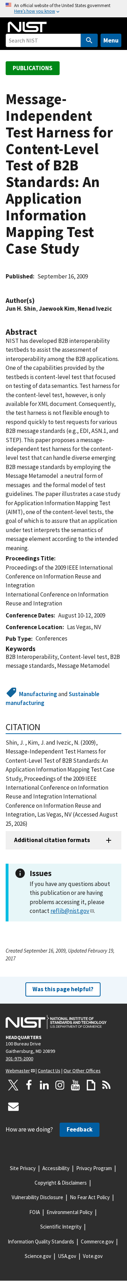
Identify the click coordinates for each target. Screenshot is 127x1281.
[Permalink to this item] (38, 300)
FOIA (34, 1212)
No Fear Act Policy (90, 1197)
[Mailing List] (13, 1106)
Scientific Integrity (60, 1226)
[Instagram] (60, 1085)
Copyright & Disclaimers (61, 1182)
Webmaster (18, 1070)
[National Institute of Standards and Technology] (56, 1022)
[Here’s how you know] (63, 8)
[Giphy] (91, 1085)
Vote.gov (93, 1256)
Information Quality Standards (41, 1241)
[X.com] (13, 1085)
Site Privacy (23, 1168)
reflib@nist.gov (69, 911)
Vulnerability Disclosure (37, 1197)
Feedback (79, 1129)
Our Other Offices (82, 1070)
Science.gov (38, 1256)
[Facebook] (29, 1085)
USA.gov (67, 1256)
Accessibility (55, 1168)
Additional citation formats (52, 840)
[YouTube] (75, 1085)
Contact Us (49, 1070)
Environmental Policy (69, 1212)
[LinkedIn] (44, 1085)
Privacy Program (94, 1168)
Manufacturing (38, 694)
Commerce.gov (97, 1241)
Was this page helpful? (62, 989)
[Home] (27, 27)
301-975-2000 (19, 1058)
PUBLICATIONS (33, 68)
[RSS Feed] (106, 1085)
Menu (111, 40)
